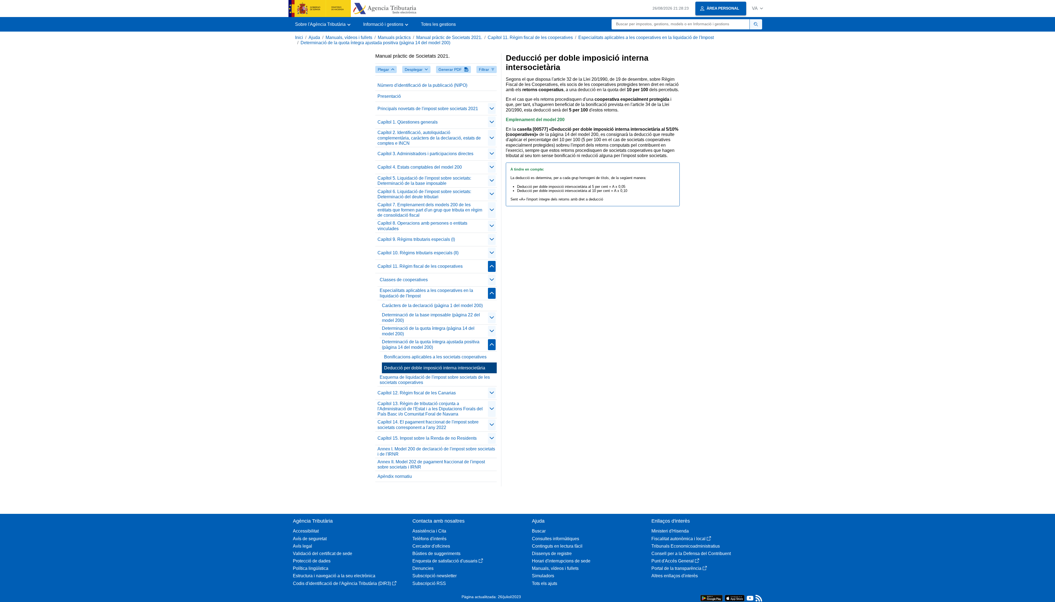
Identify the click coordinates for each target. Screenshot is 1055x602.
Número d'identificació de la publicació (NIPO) (422, 85)
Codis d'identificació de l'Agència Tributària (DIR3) (342, 583)
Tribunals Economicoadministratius (685, 546)
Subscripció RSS (429, 583)
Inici (299, 37)
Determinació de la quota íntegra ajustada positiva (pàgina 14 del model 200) (375, 42)
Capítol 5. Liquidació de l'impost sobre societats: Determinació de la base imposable (424, 181)
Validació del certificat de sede (322, 553)
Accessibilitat (306, 531)
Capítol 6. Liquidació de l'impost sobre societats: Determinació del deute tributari (424, 194)
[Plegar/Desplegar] (492, 108)
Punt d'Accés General (672, 561)
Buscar (539, 531)
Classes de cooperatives (404, 279)
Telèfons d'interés (429, 538)
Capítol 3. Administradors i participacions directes (425, 153)
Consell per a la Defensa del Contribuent (691, 553)
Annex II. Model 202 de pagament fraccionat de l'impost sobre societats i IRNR (431, 464)
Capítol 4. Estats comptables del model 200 (419, 167)
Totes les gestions (438, 24)
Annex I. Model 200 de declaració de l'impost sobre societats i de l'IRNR (436, 451)
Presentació (389, 96)
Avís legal (302, 546)
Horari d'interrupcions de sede (561, 561)
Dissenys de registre (552, 553)
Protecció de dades (312, 561)
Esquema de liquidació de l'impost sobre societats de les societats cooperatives (435, 380)
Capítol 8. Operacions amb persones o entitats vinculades (422, 226)
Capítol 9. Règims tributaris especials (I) (416, 239)
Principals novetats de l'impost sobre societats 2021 (427, 108)
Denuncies (423, 568)
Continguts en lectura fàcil (557, 546)
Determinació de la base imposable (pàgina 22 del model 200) (431, 317)
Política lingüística (310, 568)
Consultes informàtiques (555, 538)
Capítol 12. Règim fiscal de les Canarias (416, 393)
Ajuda (314, 37)
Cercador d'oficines (431, 546)
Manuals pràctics (394, 37)
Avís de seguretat (310, 538)
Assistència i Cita (429, 531)
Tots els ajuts (544, 583)
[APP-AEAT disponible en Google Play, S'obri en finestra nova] (711, 597)
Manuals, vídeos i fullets (349, 37)
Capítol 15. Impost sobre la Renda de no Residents (427, 438)
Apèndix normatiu (394, 476)
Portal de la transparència (676, 568)
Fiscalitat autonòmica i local (678, 538)
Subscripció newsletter (434, 575)
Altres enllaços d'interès (674, 575)
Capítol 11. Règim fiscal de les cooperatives (530, 37)
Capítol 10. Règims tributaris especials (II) (418, 252)
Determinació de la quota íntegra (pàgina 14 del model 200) (428, 331)
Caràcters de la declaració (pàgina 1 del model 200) (432, 305)
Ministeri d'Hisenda (670, 531)
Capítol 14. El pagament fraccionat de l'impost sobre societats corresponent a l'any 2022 (428, 425)
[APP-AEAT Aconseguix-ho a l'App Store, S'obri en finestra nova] (735, 597)
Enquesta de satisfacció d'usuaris (444, 561)
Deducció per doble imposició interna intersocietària (434, 368)
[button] (757, 8)
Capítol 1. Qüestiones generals (407, 122)
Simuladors (543, 575)
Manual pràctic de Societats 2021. (449, 37)
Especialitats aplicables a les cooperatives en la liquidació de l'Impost (646, 37)
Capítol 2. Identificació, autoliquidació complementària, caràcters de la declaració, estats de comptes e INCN (429, 137)
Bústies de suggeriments (436, 553)
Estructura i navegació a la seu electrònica (334, 575)
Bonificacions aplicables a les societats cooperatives (435, 357)
